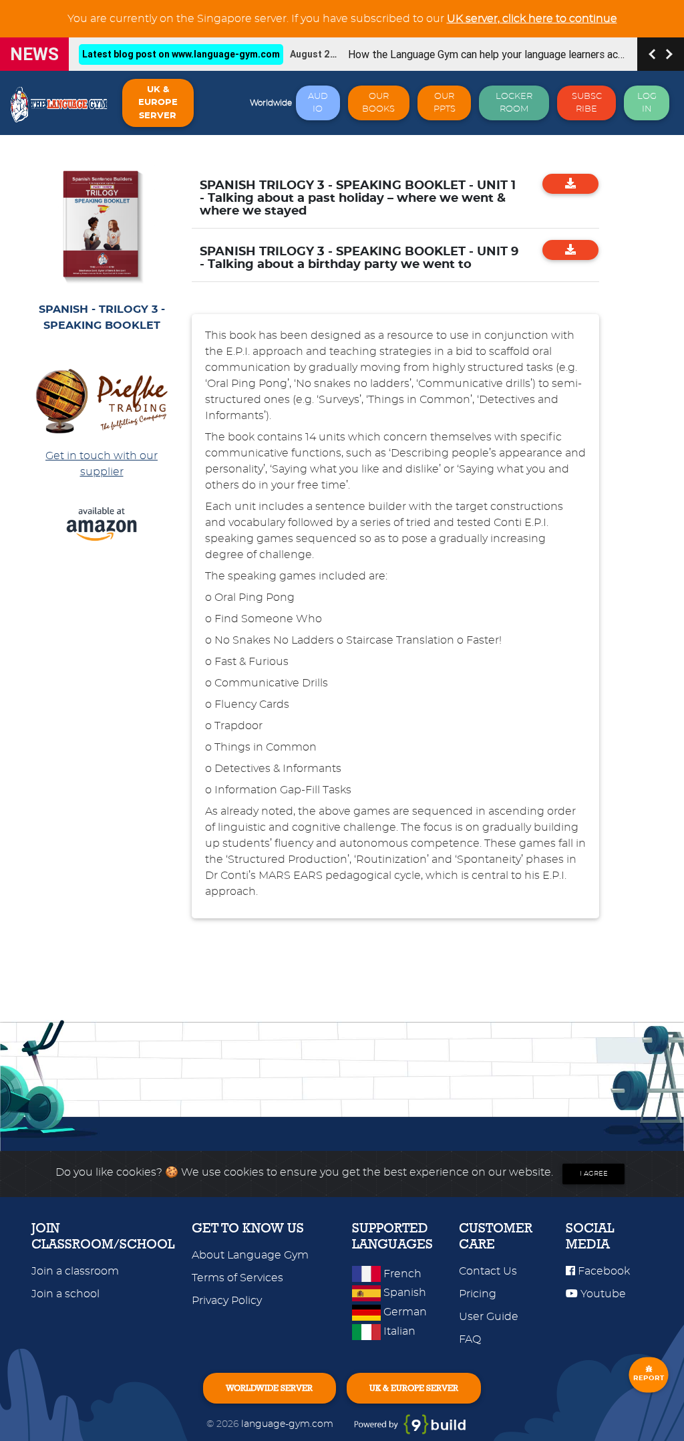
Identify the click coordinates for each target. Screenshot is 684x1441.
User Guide (488, 1316)
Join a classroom (75, 1271)
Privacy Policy (227, 1300)
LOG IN (647, 103)
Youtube (602, 1294)
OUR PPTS (445, 103)
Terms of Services (237, 1278)
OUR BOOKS (378, 103)
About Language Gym (250, 1255)
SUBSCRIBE (587, 103)
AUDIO (318, 103)
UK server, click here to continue (532, 18)
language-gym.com (288, 1424)
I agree (594, 1173)
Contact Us (488, 1271)
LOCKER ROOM (514, 103)
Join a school (65, 1294)
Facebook (602, 1271)
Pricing (477, 1294)
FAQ (470, 1339)
